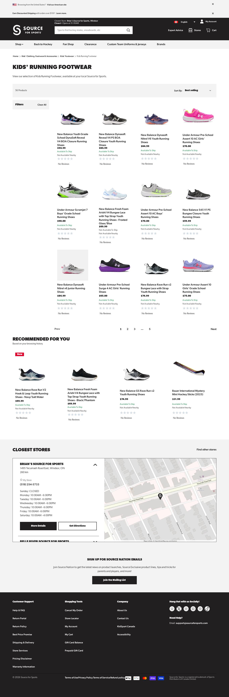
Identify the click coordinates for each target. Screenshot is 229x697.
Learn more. (61, 13)
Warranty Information (24, 666)
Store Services (20, 650)
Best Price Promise (22, 634)
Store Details (38, 526)
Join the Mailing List (114, 580)
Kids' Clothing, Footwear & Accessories (39, 56)
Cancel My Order (74, 610)
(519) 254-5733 (29, 484)
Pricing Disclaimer (22, 658)
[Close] (213, 4)
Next (213, 329)
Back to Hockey (43, 44)
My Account (71, 626)
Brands (161, 44)
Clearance (90, 44)
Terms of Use (71, 677)
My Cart (69, 634)
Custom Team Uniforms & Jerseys (126, 44)
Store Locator (72, 618)
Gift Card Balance (74, 642)
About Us (122, 610)
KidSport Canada (126, 626)
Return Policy (19, 626)
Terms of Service (101, 677)
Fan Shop (68, 44)
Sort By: (178, 90)
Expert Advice (175, 30)
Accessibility (124, 634)
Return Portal (19, 618)
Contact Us (123, 618)
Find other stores (206, 449)
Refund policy (117, 677)
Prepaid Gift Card (74, 650)
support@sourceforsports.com (192, 623)
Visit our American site (57, 5)
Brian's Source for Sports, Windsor (82, 21)
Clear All (42, 104)
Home (16, 56)
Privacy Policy (85, 677)
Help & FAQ (19, 610)
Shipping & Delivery (23, 642)
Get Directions (77, 526)
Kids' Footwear (67, 56)
